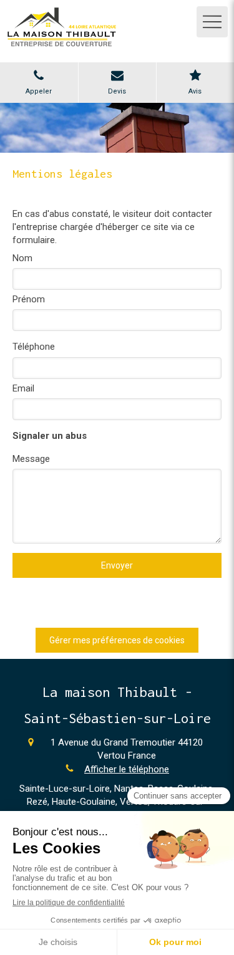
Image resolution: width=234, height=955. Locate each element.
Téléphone (33, 346)
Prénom (28, 299)
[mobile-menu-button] (212, 21)
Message (31, 458)
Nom (22, 258)
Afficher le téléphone (126, 769)
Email (23, 388)
